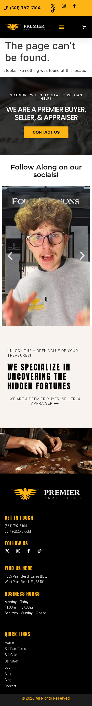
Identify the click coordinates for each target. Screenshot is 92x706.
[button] (61, 27)
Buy (7, 667)
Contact (10, 686)
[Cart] (84, 27)
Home (9, 643)
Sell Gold (11, 655)
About (9, 674)
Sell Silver (11, 661)
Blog (8, 680)
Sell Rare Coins (15, 649)
